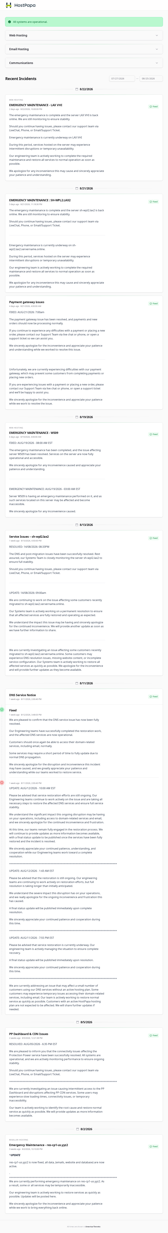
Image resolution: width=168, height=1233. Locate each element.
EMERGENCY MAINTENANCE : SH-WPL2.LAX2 (40, 200)
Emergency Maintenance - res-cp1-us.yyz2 (38, 1145)
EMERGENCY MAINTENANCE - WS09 (33, 433)
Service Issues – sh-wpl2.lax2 (29, 537)
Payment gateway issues (26, 302)
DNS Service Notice (22, 695)
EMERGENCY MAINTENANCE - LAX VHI (35, 105)
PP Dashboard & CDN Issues (28, 1034)
